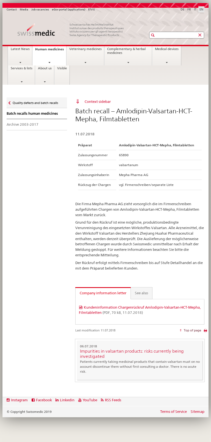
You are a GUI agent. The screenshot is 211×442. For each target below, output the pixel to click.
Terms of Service (173, 411)
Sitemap (197, 411)
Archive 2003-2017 (22, 124)
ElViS (91, 9)
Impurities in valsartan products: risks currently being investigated (132, 353)
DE (182, 9)
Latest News (20, 49)
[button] (153, 35)
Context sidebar (98, 101)
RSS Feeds (113, 400)
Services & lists (21, 68)
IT (195, 9)
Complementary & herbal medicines (126, 51)
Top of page (192, 330)
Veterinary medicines (85, 49)
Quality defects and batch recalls (35, 101)
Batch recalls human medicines (32, 113)
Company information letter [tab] (103, 293)
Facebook (44, 400)
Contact (12, 9)
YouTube (90, 400)
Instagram (19, 400)
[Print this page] (205, 332)
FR (189, 9)
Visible (62, 68)
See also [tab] (141, 293)
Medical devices (167, 49)
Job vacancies (40, 9)
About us (45, 68)
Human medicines (50, 51)
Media (24, 9)
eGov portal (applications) (68, 9)
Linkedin (67, 400)
